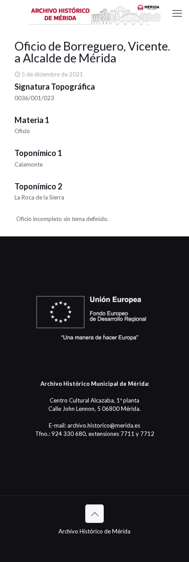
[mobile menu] (177, 13)
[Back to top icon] (94, 513)
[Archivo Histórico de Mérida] (94, 13)
